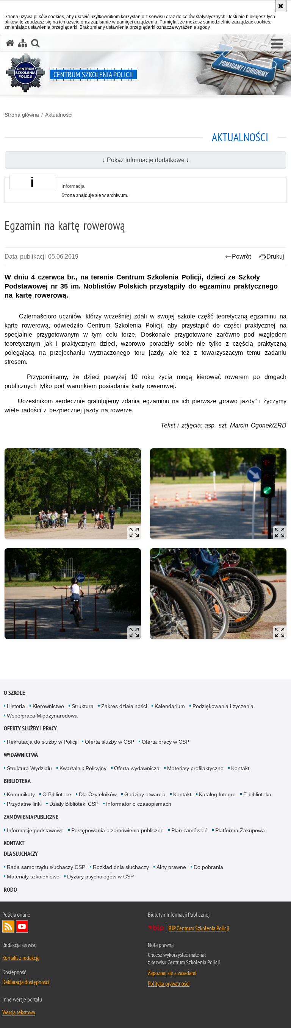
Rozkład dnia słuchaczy (121, 867)
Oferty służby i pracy (30, 728)
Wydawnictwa (21, 755)
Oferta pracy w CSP (165, 742)
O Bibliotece (56, 794)
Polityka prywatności (168, 983)
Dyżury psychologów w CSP (100, 877)
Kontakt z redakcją (20, 957)
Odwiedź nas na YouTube (22, 926)
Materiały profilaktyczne (195, 768)
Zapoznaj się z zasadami (172, 973)
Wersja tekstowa (18, 1012)
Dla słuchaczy (21, 854)
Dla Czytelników (98, 794)
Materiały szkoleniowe (33, 877)
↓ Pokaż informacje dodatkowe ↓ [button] (145, 160)
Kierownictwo (48, 706)
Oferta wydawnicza (137, 768)
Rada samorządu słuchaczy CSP (46, 867)
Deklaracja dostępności (25, 982)
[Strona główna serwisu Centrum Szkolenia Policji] (10, 43)
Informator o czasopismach (138, 804)
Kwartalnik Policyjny (82, 768)
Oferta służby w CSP (109, 742)
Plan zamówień (189, 830)
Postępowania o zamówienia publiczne (117, 830)
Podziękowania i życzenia (222, 706)
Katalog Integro (217, 794)
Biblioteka (17, 781)
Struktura (83, 706)
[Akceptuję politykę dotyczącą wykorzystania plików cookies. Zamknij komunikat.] (280, 6)
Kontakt (240, 768)
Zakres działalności (124, 706)
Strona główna (22, 115)
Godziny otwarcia (145, 794)
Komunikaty (21, 794)
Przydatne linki (24, 804)
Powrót (241, 256)
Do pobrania (208, 867)
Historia (16, 706)
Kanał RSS (8, 926)
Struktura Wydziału (29, 768)
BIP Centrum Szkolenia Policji (199, 928)
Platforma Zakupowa (240, 830)
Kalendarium (170, 706)
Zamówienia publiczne (31, 817)
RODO (10, 890)
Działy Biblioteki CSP (74, 804)
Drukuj (275, 256)
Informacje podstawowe (35, 830)
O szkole (14, 693)
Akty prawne (171, 867)
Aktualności (58, 115)
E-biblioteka (257, 794)
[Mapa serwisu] (22, 43)
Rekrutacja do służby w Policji (42, 742)
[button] (277, 44)
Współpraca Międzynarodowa (42, 716)
